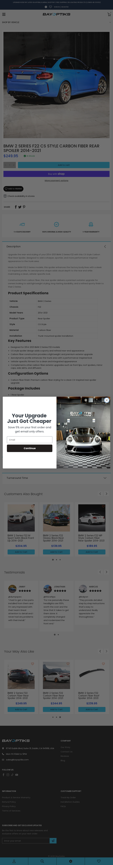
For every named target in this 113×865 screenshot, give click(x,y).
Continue (30, 448)
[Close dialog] (106, 400)
